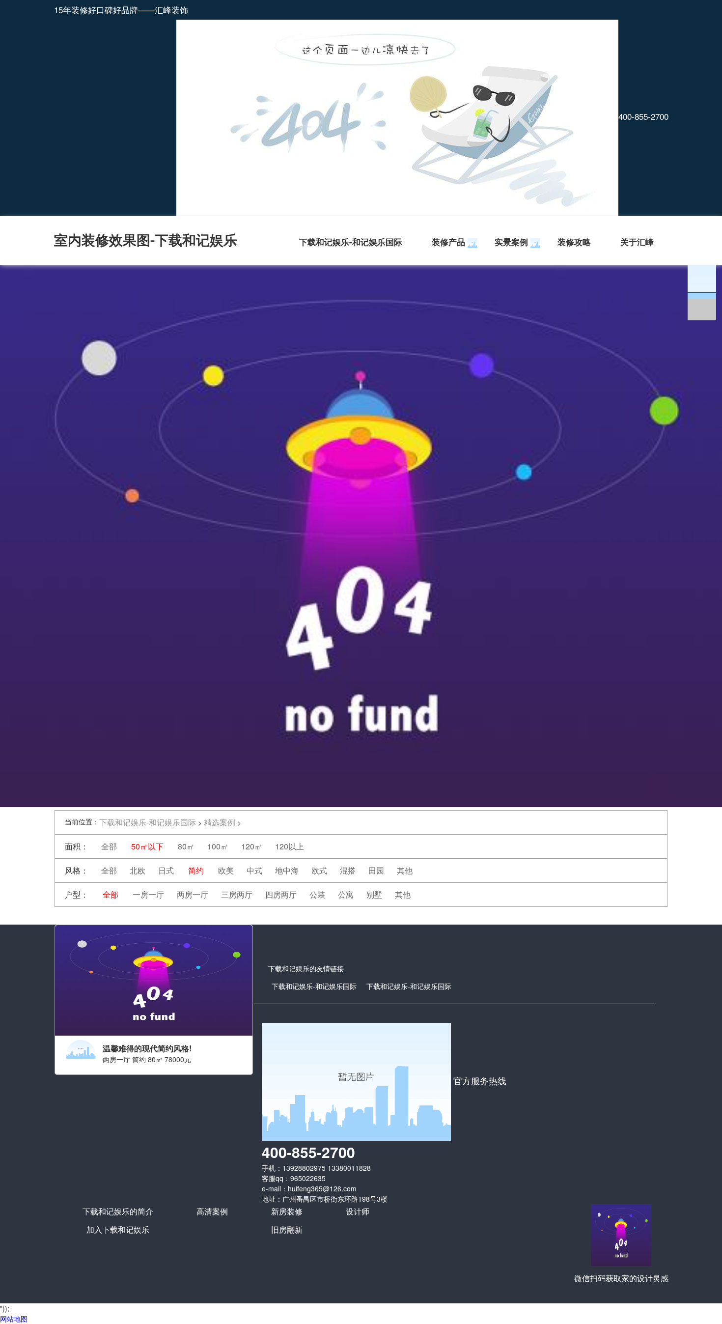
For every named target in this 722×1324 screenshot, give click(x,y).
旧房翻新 (287, 1229)
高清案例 (212, 1211)
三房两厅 (236, 894)
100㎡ (217, 846)
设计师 (357, 1211)
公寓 (346, 894)
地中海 (287, 870)
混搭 (348, 870)
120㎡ (251, 846)
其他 (405, 870)
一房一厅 (148, 894)
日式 (166, 870)
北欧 (137, 870)
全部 (109, 846)
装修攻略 (574, 242)
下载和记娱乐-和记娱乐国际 (350, 242)
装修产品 (448, 242)
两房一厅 (192, 894)
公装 (317, 894)
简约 (196, 870)
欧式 (319, 870)
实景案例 (511, 242)
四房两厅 (281, 894)
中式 (254, 870)
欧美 (226, 870)
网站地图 (14, 1319)
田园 (376, 870)
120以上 (289, 846)
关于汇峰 (637, 242)
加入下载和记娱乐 (117, 1229)
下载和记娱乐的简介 (118, 1211)
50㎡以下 (147, 846)
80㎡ (186, 846)
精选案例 (219, 822)
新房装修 (287, 1211)
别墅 (374, 894)
